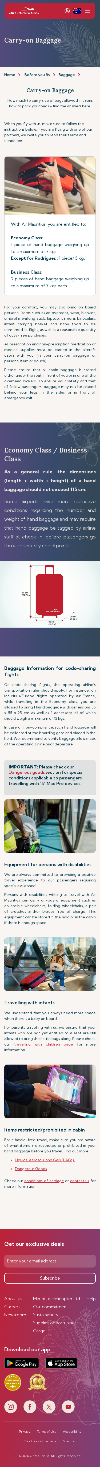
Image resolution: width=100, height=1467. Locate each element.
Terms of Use (47, 1431)
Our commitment (50, 1306)
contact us (79, 1180)
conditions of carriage (44, 1180)
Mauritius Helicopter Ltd (56, 1298)
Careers (12, 1306)
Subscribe (50, 1278)
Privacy (24, 1431)
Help (91, 1298)
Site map (69, 1441)
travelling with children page (43, 1044)
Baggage (67, 74)
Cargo (39, 1330)
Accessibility (72, 1431)
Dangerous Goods (31, 1168)
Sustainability (45, 1314)
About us (13, 1298)
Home (9, 74)
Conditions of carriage (40, 1441)
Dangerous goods (27, 772)
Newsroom (15, 1314)
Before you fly (37, 74)
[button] (77, 10)
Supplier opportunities (55, 1322)
